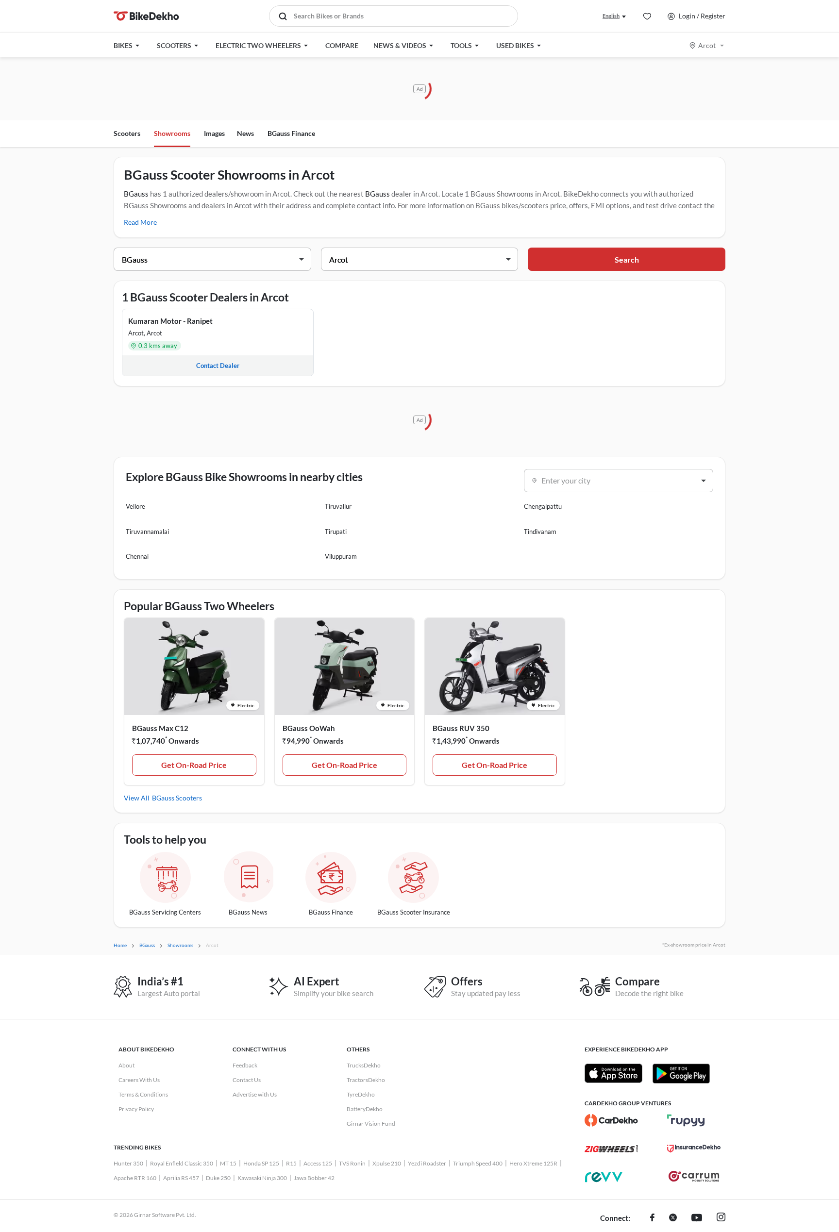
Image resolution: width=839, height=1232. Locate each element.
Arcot (707, 45)
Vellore (135, 506)
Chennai (137, 556)
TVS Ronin (352, 1163)
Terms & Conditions (143, 1094)
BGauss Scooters (177, 798)
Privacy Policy (136, 1109)
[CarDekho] (611, 1120)
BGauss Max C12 (160, 728)
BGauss (136, 193)
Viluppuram (341, 556)
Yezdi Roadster (427, 1163)
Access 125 (317, 1163)
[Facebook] (652, 1218)
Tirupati (336, 531)
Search (627, 259)
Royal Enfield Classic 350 (181, 1163)
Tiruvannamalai (147, 531)
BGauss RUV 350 (461, 728)
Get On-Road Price (194, 764)
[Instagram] (721, 1218)
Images (214, 133)
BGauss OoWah (309, 728)
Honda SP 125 (261, 1163)
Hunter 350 (128, 1163)
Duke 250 (218, 1178)
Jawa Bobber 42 (314, 1178)
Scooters (127, 133)
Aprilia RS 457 (181, 1178)
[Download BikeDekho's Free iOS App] (613, 1073)
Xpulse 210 (386, 1163)
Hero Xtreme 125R (533, 1163)
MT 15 (228, 1163)
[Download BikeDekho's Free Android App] (681, 1073)
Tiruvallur (338, 506)
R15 (291, 1163)
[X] (673, 1218)
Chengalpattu (543, 506)
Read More (140, 222)
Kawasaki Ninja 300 (262, 1178)
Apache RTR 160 (135, 1178)
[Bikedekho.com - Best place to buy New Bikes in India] (146, 16)
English (611, 16)
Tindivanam (540, 531)
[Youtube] (696, 1218)
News (245, 133)
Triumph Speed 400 (478, 1163)
